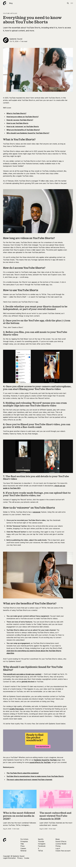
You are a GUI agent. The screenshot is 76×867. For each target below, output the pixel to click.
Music (58, 839)
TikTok (40, 851)
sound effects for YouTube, (40, 762)
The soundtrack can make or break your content (22, 674)
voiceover (37, 512)
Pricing (58, 846)
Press (22, 846)
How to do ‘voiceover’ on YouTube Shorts (23, 126)
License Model (61, 844)
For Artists (24, 839)
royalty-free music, (16, 709)
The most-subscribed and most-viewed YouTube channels (29, 780)
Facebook (41, 846)
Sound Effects (61, 841)
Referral (23, 851)
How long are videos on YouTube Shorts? (23, 117)
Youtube (41, 841)
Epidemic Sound (16, 39)
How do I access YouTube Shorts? (20, 120)
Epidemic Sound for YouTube (45, 760)
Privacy (20, 858)
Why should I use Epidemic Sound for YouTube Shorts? (28, 133)
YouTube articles (10, 13)
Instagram (41, 844)
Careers (23, 848)
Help (22, 844)
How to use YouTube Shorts (17, 123)
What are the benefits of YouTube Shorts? (23, 130)
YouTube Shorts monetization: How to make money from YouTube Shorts (35, 776)
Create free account (63, 851)
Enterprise (24, 841)
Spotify (40, 839)
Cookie (26, 858)
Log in (58, 848)
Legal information (9, 858)
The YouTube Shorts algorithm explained (22, 773)
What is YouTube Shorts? (16, 113)
